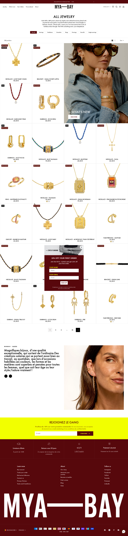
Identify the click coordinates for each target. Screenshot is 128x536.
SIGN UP (64, 283)
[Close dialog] (81, 247)
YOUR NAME (53, 267)
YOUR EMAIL (53, 274)
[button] (123, 531)
